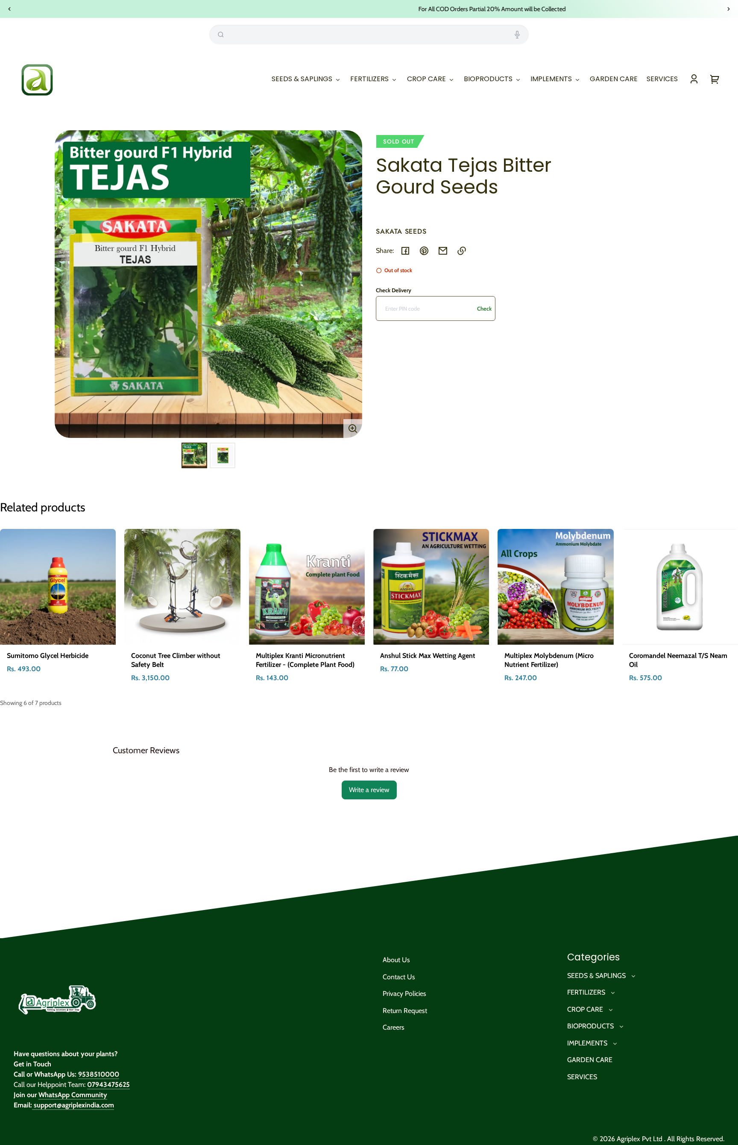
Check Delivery (393, 290)
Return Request (405, 1011)
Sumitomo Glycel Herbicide (47, 656)
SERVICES (582, 1077)
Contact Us (399, 977)
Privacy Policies (404, 993)
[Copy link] (461, 250)
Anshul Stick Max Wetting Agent (427, 656)
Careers (393, 1027)
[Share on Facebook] (405, 250)
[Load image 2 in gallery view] (222, 455)
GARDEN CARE (589, 1060)
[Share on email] (442, 250)
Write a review (369, 790)
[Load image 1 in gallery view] (194, 455)
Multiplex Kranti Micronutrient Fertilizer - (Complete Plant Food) (305, 660)
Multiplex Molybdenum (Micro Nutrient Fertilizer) (549, 660)
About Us (396, 960)
